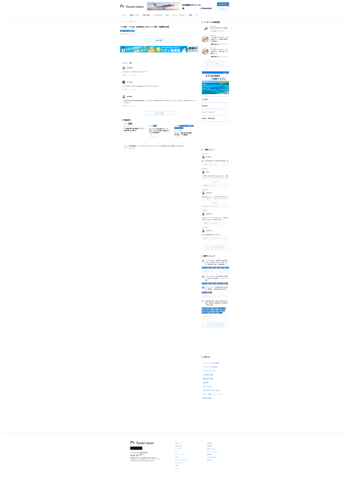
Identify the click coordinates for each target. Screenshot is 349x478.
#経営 (227, 267)
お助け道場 (146, 15)
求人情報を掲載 (208, 375)
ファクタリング (179, 463)
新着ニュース (134, 15)
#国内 (214, 267)
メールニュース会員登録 (211, 363)
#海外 (132, 30)
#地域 (218, 267)
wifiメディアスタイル (180, 460)
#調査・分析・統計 (125, 30)
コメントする (159, 113)
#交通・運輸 (220, 283)
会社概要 (209, 443)
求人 (167, 15)
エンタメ (177, 468)
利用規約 (209, 454)
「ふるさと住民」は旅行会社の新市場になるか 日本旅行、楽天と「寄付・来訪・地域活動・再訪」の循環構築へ (216, 262)
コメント (129, 132)
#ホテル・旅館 (221, 308)
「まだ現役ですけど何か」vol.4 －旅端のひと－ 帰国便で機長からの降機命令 (219, 39)
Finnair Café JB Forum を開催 (218, 28)
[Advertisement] (215, 136)
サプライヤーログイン (210, 371)
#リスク (220, 312)
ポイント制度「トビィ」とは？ (213, 394)
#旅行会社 (204, 267)
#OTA (222, 267)
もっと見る (215, 64)
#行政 (210, 267)
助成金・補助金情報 (208, 118)
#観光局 (215, 308)
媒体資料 (206, 382)
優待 (190, 15)
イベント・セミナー (179, 15)
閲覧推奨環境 (207, 398)
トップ (124, 15)
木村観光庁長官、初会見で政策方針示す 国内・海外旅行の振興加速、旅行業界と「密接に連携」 (217, 303)
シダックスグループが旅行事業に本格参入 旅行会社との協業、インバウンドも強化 (216, 278)
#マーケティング (179, 128)
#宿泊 (211, 312)
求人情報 (205, 99)
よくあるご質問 (211, 457)
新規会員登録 (223, 4)
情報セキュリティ (211, 449)
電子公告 (209, 460)
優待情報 (205, 106)
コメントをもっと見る (215, 247)
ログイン (223, 8)
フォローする (137, 448)
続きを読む (159, 40)
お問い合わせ (207, 386)
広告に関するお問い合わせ (211, 390)
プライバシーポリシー (213, 451)
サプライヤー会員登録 (210, 367)
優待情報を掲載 (208, 378)
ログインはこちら (129, 148)
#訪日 (214, 283)
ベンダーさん (157, 15)
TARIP (177, 465)
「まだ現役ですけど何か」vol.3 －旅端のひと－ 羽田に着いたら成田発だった (219, 51)
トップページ (123, 21)
